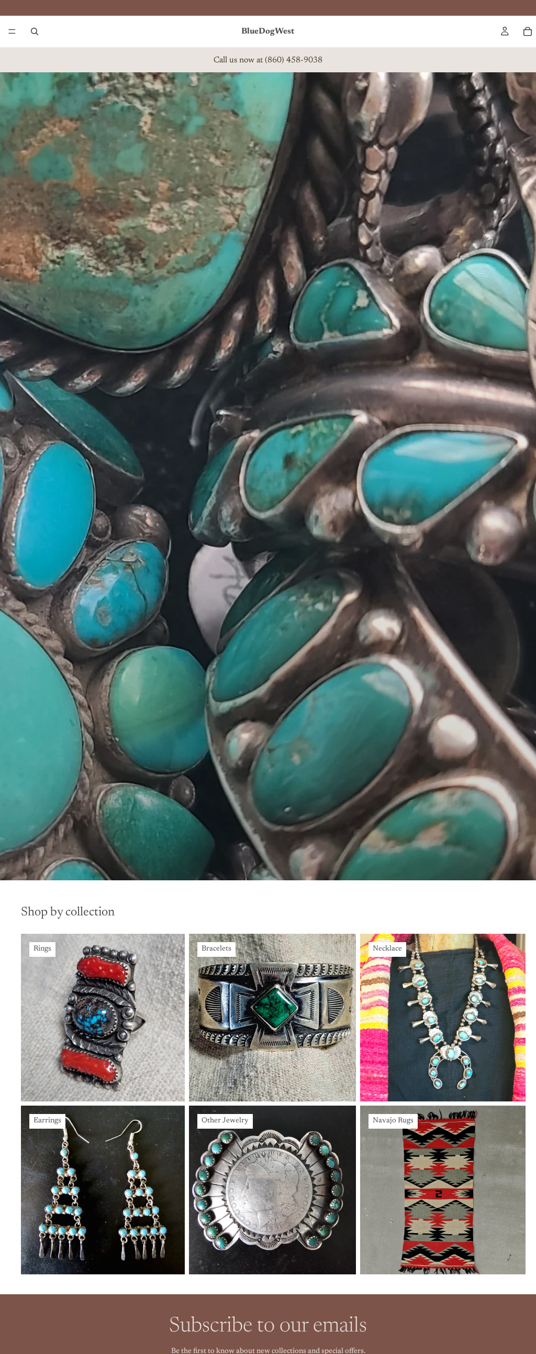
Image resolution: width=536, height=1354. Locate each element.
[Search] (34, 31)
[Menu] (12, 31)
